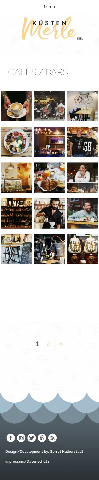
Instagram (21, 438)
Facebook (10, 438)
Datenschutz (38, 461)
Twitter (31, 438)
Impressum (15, 461)
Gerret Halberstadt (66, 451)
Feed (52, 438)
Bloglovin (42, 438)
